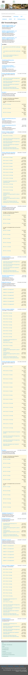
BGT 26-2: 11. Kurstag (7, 502)
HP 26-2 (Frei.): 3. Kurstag (7, 318)
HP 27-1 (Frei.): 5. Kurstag (7, 581)
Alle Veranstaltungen (6, 16)
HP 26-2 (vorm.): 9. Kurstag (7, 399)
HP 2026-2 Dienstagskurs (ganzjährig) (8, 361)
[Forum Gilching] (14, 1)
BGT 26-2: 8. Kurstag (6, 490)
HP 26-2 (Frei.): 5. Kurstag (7, 324)
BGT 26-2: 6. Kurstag (6, 479)
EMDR (10, 19)
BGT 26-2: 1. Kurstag (6, 459)
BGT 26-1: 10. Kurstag (7, 242)
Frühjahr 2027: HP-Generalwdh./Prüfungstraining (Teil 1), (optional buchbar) (11, 194)
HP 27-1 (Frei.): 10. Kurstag (7, 595)
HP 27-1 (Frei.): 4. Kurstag (7, 578)
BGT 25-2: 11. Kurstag (7, 108)
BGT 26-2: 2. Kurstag (6, 463)
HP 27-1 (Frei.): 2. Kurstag (7, 572)
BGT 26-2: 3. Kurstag (6, 467)
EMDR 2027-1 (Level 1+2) (6, 539)
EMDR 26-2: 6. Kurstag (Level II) (8, 304)
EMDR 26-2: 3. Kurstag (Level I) (8, 295)
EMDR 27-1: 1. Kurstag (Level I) (8, 545)
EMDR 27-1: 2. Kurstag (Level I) (8, 548)
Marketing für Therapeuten (7, 652)
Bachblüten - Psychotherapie (7, 644)
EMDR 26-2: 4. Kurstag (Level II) (8, 298)
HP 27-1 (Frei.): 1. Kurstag (7, 569)
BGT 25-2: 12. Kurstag (7, 112)
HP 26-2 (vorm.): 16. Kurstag (8, 427)
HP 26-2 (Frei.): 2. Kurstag (7, 315)
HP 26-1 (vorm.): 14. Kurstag (8, 184)
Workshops (15, 16)
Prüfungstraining (21, 19)
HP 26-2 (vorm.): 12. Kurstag (8, 411)
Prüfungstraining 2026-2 (6, 256)
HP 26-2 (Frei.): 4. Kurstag (7, 321)
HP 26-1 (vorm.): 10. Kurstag (8, 169)
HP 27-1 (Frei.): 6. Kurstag (7, 584)
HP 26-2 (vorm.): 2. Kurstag (7, 370)
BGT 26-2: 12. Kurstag (7, 507)
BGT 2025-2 (4, 92)
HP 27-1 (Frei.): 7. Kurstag (7, 587)
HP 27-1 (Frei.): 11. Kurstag (7, 601)
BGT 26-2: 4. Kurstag (6, 471)
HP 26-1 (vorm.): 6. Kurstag (7, 157)
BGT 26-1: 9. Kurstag (6, 238)
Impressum (3, 666)
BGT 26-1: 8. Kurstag (6, 234)
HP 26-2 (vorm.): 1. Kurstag (7, 366)
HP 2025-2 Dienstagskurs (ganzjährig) (8, 73)
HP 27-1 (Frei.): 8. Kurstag (7, 589)
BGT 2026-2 (4, 450)
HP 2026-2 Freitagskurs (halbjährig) (8, 309)
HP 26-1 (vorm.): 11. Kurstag (8, 172)
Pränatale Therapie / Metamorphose (8, 654)
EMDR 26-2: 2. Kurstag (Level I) (8, 292)
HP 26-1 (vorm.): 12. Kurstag (8, 175)
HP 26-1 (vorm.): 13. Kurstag (8, 178)
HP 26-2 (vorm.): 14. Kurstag (8, 419)
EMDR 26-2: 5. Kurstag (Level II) (8, 301)
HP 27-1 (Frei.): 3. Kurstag (7, 575)
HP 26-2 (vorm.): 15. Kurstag (8, 423)
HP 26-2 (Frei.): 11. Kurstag (7, 345)
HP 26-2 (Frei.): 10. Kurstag (7, 342)
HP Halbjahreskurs (5, 649)
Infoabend (4, 19)
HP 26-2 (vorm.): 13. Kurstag (8, 415)
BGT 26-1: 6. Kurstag (6, 223)
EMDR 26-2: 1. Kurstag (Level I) (8, 289)
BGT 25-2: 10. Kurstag (7, 104)
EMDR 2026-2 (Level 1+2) (6, 282)
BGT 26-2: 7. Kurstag (6, 486)
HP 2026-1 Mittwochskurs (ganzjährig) (8, 152)
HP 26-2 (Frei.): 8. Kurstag (7, 333)
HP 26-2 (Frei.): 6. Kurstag (7, 327)
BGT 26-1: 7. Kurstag (6, 230)
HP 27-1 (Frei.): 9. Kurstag (7, 592)
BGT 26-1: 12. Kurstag (7, 250)
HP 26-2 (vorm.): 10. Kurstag (8, 403)
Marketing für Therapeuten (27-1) (7, 513)
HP (14, 19)
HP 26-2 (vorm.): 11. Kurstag (8, 407)
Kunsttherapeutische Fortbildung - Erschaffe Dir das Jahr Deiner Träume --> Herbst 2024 (9, 66)
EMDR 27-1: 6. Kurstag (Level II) (8, 560)
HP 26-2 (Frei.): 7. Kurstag (7, 330)
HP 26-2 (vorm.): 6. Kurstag (7, 387)
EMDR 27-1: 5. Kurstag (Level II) (8, 557)
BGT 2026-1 (4, 206)
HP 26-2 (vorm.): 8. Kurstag (7, 395)
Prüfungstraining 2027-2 (6, 618)
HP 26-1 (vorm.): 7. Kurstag (7, 160)
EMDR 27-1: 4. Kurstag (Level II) (8, 554)
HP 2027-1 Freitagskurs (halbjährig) (8, 565)
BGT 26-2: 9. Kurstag (6, 494)
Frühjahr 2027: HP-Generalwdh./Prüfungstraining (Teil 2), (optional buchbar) (11, 198)
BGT (22, 16)
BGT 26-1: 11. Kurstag (7, 246)
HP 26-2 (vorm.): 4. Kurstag (7, 378)
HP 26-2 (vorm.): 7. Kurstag (7, 391)
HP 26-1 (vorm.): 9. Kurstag (7, 166)
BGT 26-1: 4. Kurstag (6, 215)
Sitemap (17, 666)
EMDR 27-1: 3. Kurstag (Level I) (8, 551)
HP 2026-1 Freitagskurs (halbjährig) (8, 131)
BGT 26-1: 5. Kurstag (6, 219)
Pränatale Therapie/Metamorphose (8, 60)
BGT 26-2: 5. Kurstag (6, 475)
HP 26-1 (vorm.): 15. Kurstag (8, 187)
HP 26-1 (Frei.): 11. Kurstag (7, 135)
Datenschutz (10, 666)
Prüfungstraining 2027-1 (6, 518)
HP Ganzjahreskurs (5, 647)
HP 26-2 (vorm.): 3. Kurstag (7, 374)
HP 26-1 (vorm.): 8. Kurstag (7, 163)
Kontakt (22, 666)
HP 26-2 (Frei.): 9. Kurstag (7, 336)
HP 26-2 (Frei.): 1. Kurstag (7, 313)
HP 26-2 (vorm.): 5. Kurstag (7, 382)
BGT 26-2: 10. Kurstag (7, 498)
